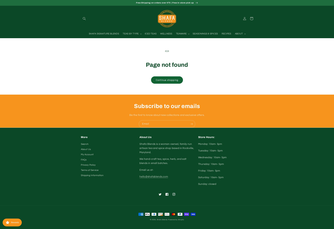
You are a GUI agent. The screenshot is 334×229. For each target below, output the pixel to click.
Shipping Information (92, 175)
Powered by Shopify (176, 220)
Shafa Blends (162, 220)
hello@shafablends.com (153, 176)
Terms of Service (90, 170)
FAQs (84, 160)
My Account (87, 154)
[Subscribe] (191, 124)
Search (84, 144)
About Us (86, 149)
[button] (84, 18)
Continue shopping (167, 80)
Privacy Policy (88, 165)
